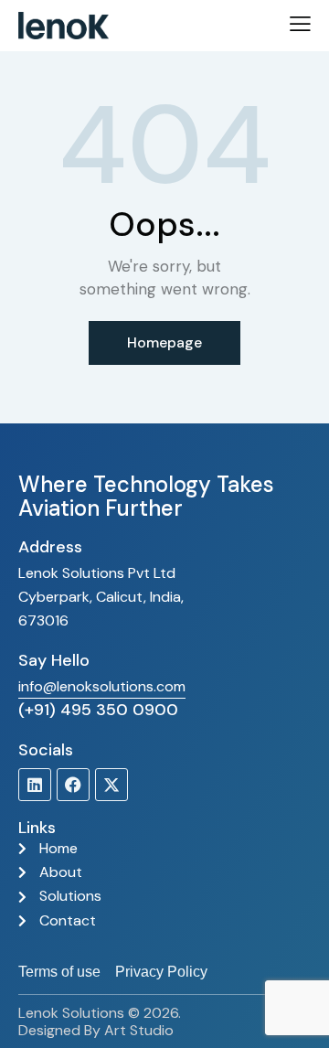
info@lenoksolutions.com (102, 686)
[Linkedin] (34, 784)
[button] (300, 24)
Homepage (164, 342)
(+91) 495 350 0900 (98, 710)
